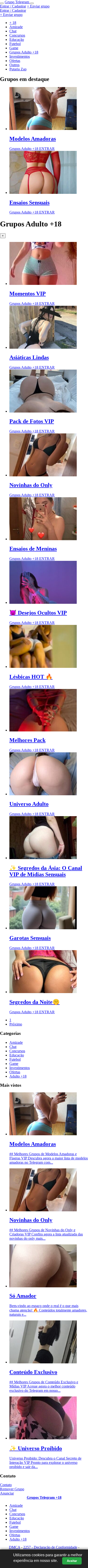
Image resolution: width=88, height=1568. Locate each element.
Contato (6, 1485)
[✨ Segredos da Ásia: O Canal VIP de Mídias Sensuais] (43, 858)
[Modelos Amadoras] (43, 129)
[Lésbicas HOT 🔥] (43, 667)
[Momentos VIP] (43, 284)
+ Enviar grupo (38, 6)
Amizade (16, 1042)
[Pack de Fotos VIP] (43, 411)
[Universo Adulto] (43, 794)
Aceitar (72, 1561)
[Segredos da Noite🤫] (43, 992)
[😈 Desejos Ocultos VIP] (43, 602)
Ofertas (14, 1072)
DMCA (14, 1547)
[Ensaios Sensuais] (43, 193)
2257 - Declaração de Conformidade (50, 1547)
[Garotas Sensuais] (43, 928)
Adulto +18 (18, 1076)
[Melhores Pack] (43, 730)
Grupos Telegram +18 (44, 1497)
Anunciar (7, 1493)
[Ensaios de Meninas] (43, 539)
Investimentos (19, 1068)
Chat (12, 1047)
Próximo (15, 1024)
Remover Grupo (12, 1489)
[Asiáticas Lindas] (43, 347)
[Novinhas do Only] (43, 475)
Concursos (17, 1051)
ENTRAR (47, 149)
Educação (16, 1055)
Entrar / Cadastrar (13, 6)
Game (13, 1064)
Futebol (15, 1059)
